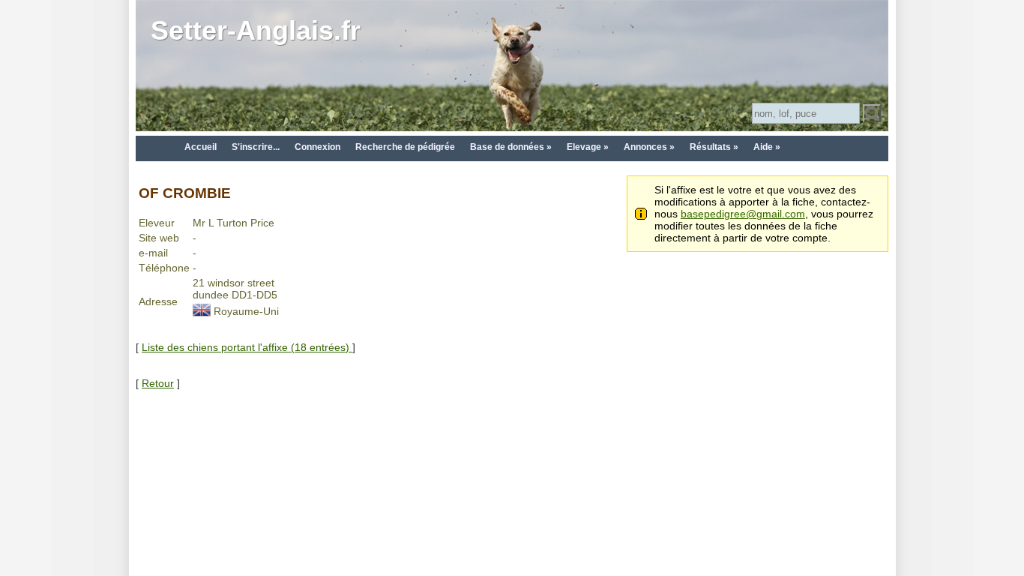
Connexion (317, 147)
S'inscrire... (256, 147)
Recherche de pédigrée (405, 147)
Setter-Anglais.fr (256, 30)
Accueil (200, 147)
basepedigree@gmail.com (743, 214)
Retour (158, 383)
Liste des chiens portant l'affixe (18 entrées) (247, 347)
